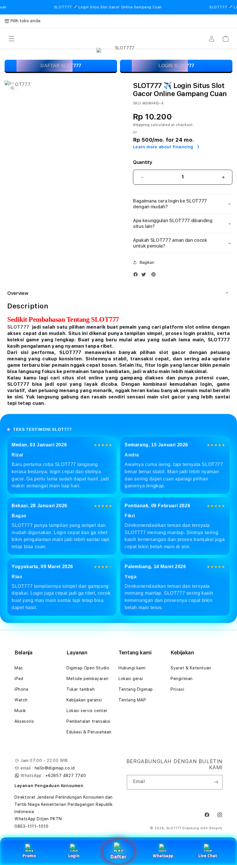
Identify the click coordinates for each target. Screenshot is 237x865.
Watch (21, 700)
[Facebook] (137, 276)
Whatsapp (163, 855)
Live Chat (207, 855)
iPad (18, 678)
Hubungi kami (131, 668)
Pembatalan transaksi (88, 721)
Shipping (141, 125)
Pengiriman (182, 678)
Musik (20, 710)
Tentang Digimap (135, 689)
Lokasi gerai (130, 678)
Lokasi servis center (87, 710)
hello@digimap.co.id (55, 768)
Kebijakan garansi (84, 700)
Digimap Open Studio (87, 668)
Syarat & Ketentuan (191, 668)
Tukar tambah (80, 689)
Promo (29, 855)
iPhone (21, 689)
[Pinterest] (155, 276)
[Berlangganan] (216, 782)
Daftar (118, 856)
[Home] (123, 38)
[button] (11, 39)
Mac (18, 668)
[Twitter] (145, 276)
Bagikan (147, 262)
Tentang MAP (132, 700)
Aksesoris (24, 721)
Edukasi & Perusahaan (89, 732)
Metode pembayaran (87, 678)
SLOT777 (18, 327)
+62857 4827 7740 (65, 775)
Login (73, 855)
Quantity (142, 162)
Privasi (177, 689)
